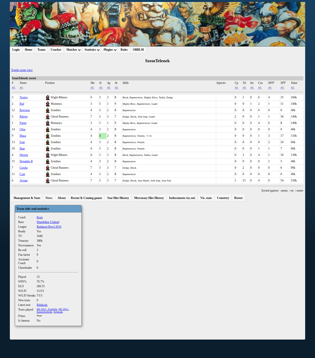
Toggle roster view (22, 70)
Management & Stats (27, 198)
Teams (41, 49)
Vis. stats (206, 198)
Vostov (24, 97)
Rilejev (24, 116)
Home (28, 49)
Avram (24, 180)
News (49, 198)
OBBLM (138, 49)
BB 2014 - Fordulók (47, 309)
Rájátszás (42, 305)
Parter (23, 123)
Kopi (40, 217)
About (62, 198)
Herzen (24, 155)
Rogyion (25, 110)
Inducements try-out (182, 198)
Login (16, 49)
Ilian (22, 148)
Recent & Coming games (86, 198)
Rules (124, 49)
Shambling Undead (48, 222)
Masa (23, 135)
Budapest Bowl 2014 (49, 226)
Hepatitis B (26, 161)
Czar (22, 174)
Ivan (22, 142)
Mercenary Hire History (149, 198)
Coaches (56, 49)
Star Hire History (118, 198)
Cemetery (223, 198)
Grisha (24, 167)
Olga (22, 129)
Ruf (22, 103)
